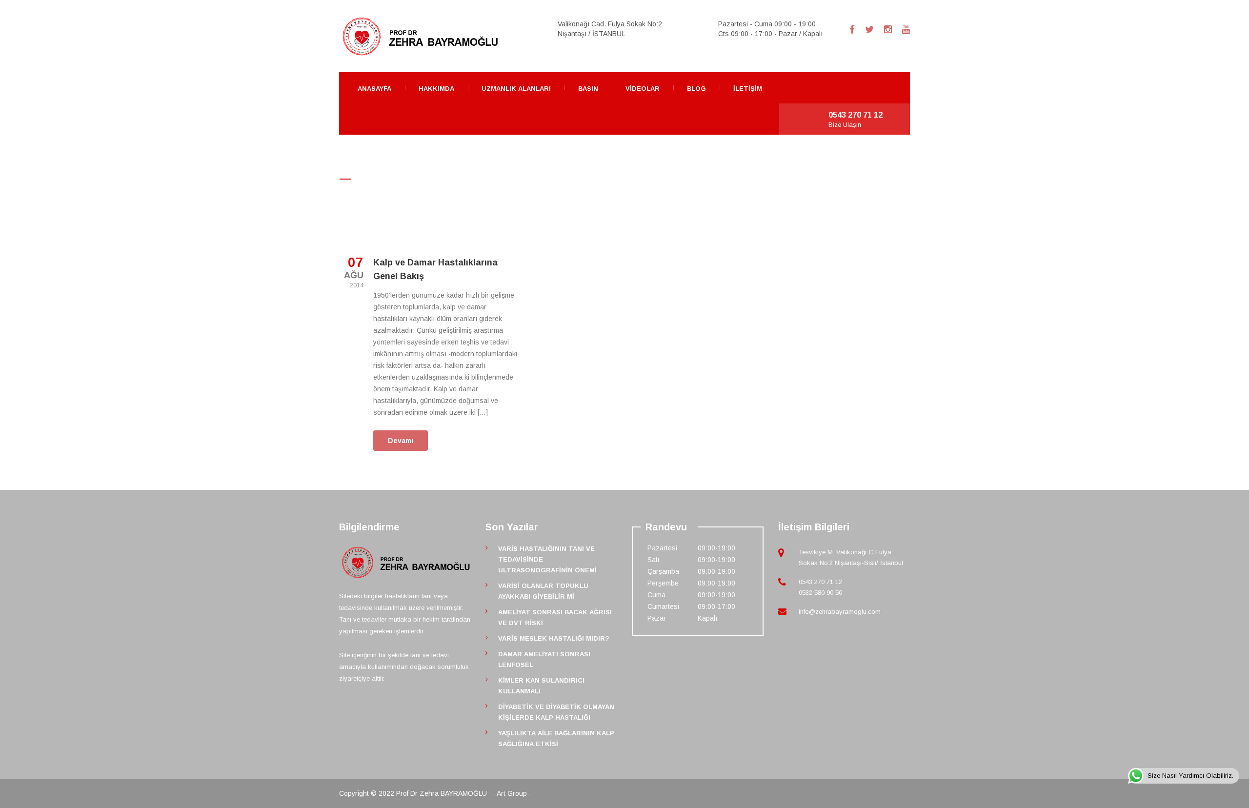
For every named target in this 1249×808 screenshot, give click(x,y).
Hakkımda (436, 88)
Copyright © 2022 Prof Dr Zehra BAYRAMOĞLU (414, 793)
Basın (588, 88)
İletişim (747, 88)
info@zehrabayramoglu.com (840, 611)
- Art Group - (512, 793)
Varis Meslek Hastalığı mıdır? (553, 638)
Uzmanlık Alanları (516, 88)
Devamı (400, 440)
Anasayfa (374, 88)
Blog (696, 88)
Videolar (642, 88)
